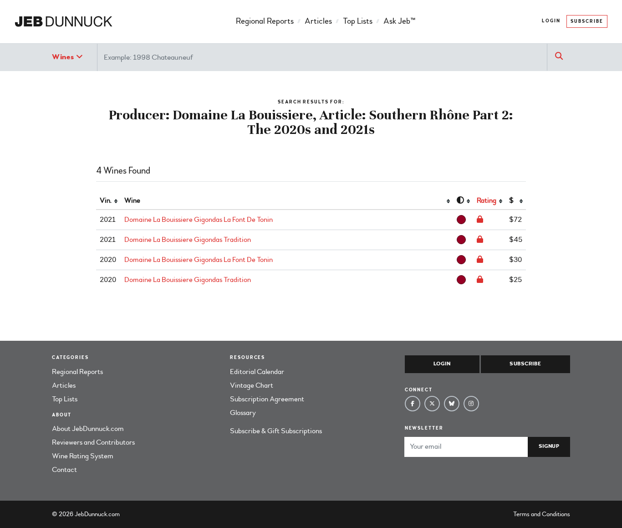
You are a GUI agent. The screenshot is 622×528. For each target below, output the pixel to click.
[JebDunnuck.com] (63, 22)
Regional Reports (265, 21)
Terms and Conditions (541, 514)
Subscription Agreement (267, 399)
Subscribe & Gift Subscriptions (276, 431)
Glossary (243, 412)
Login (551, 21)
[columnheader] (108, 201)
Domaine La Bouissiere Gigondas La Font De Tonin (198, 219)
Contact (64, 469)
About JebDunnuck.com (88, 428)
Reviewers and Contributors (93, 442)
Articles (318, 21)
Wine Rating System (82, 456)
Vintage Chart (251, 385)
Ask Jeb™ (399, 21)
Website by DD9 (145, 514)
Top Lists (357, 21)
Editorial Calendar (257, 371)
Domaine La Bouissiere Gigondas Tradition (187, 239)
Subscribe (587, 21)
